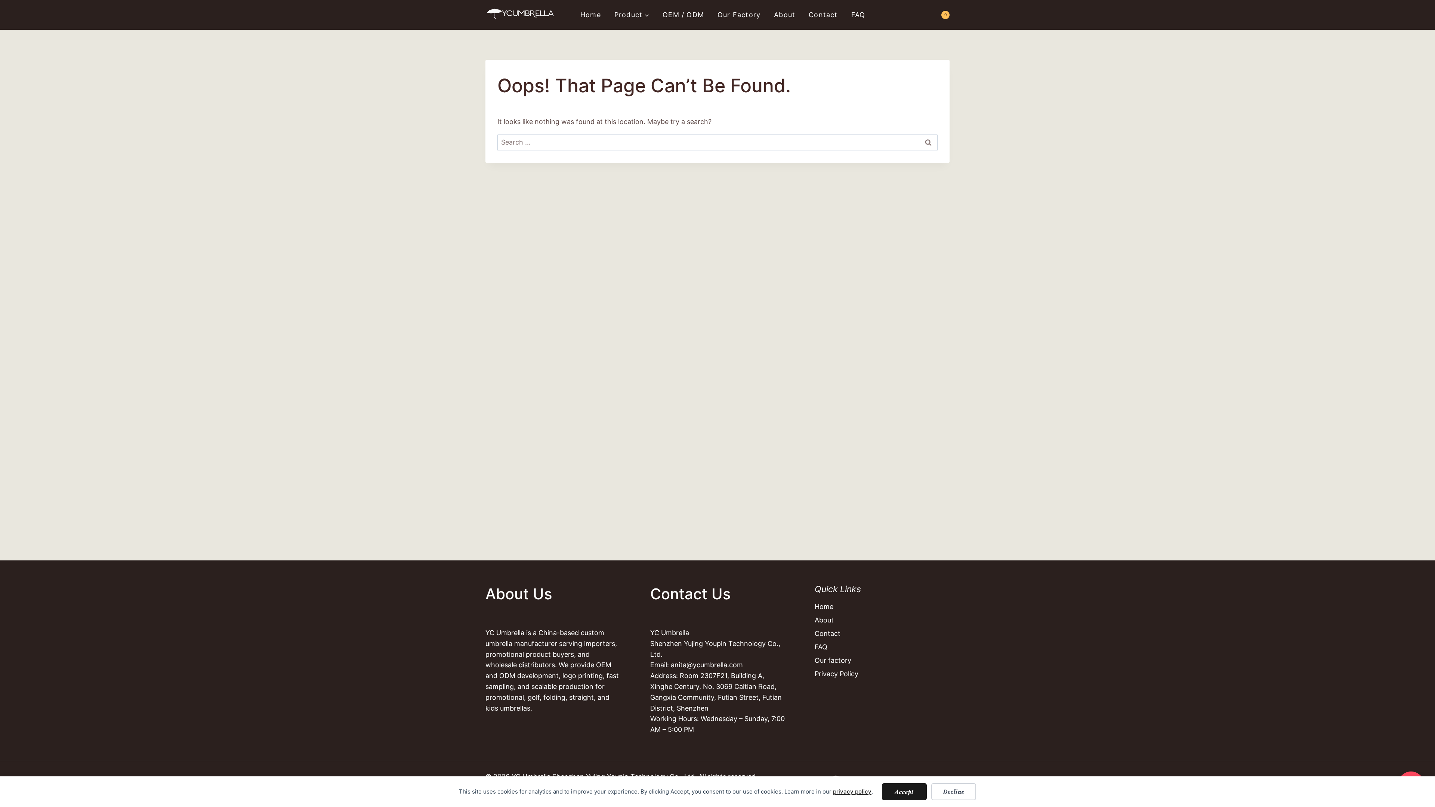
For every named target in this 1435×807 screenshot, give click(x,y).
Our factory (739, 15)
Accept (904, 791)
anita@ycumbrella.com (707, 665)
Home (590, 15)
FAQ (858, 15)
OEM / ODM (683, 15)
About (784, 15)
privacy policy (852, 791)
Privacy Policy (836, 674)
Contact (823, 15)
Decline (954, 791)
